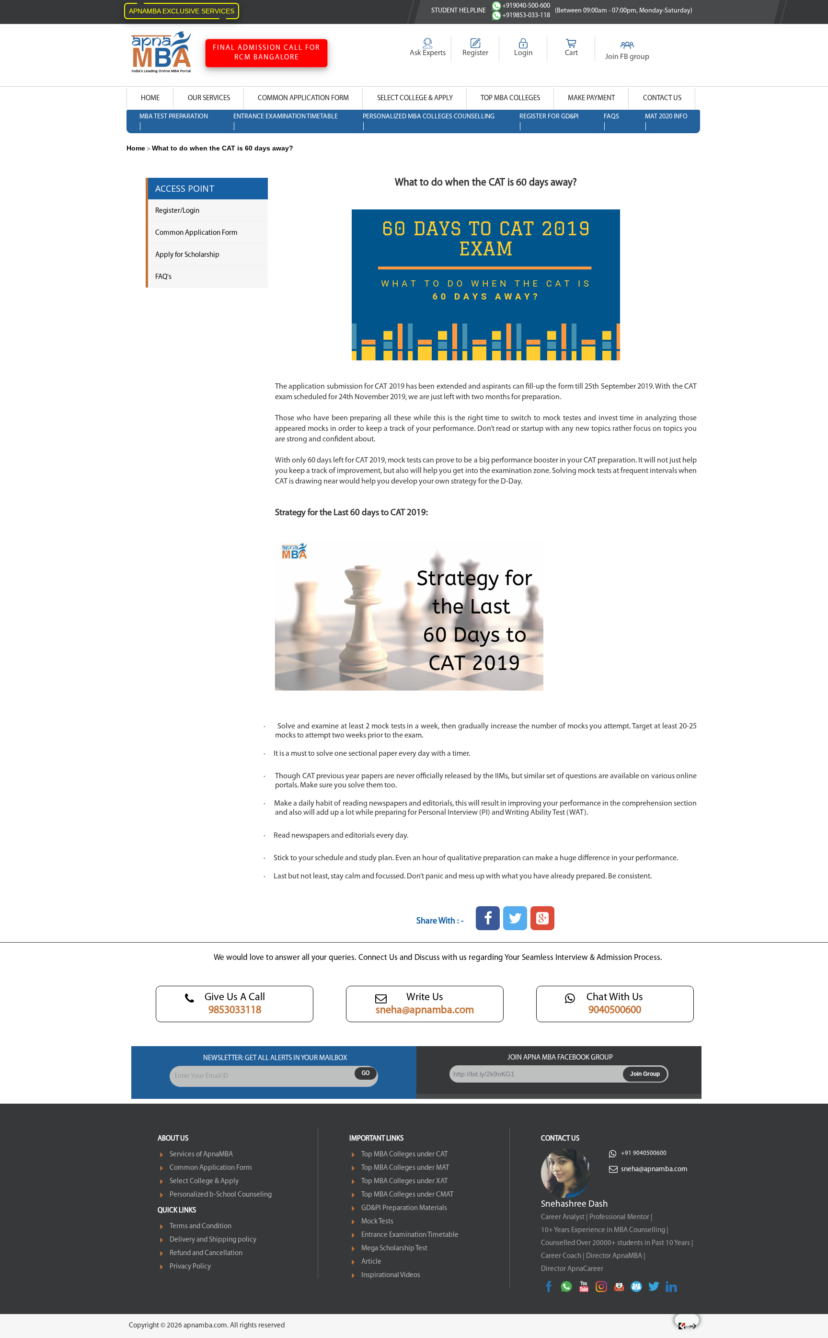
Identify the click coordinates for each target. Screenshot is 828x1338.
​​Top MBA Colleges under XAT (404, 1181)
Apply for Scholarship (187, 255)
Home (135, 148)
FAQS (611, 116)
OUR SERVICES (209, 98)
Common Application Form (196, 233)
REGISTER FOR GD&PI (548, 116)
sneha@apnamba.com (425, 1010)
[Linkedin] (671, 1286)
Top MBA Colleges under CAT (404, 1154)
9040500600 (614, 1010)
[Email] (619, 1286)
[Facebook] (549, 1286)
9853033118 (234, 1010)
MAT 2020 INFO (666, 116)
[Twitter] (654, 1286)
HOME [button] (150, 98)
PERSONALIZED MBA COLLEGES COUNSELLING (428, 116)
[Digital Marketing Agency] (682, 1326)
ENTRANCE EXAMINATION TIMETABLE (285, 116)
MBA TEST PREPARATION (173, 116)
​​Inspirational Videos (390, 1275)
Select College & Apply (204, 1181)
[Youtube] (584, 1286)
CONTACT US (662, 98)
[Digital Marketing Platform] (693, 1326)
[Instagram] (601, 1286)
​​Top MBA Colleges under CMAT (407, 1195)
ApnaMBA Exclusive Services (181, 11)
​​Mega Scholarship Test (394, 1248)
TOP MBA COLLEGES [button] (510, 98)
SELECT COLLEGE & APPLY (415, 98)
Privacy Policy (190, 1266)
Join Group (645, 1074)
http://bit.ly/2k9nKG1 (484, 1074)
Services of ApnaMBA (201, 1154)
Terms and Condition (200, 1226)
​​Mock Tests (377, 1221)
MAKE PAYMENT (591, 98)
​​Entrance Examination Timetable (410, 1235)
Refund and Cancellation (206, 1253)
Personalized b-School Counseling (221, 1195)
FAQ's (163, 277)
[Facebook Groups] (636, 1286)
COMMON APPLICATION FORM (303, 98)
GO (365, 1073)
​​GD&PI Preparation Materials (404, 1208)
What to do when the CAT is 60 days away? (222, 148)
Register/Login (177, 211)
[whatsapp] (566, 1286)
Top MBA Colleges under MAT (405, 1168)
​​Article (371, 1262)
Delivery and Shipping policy (213, 1240)
